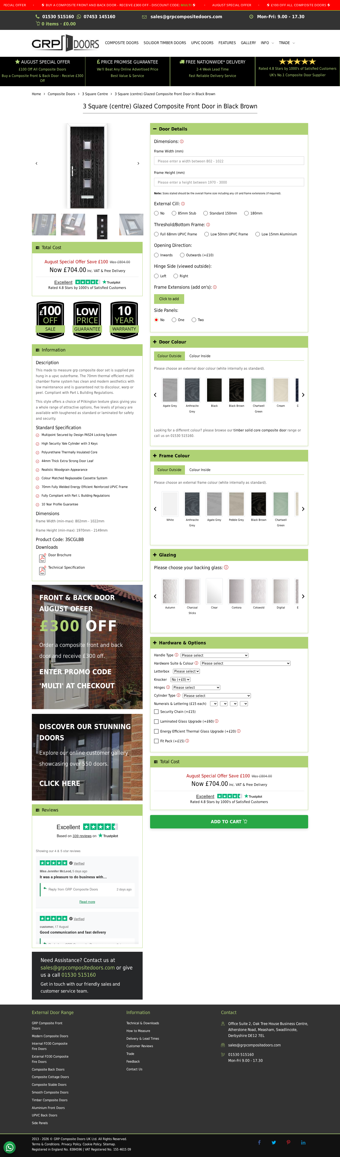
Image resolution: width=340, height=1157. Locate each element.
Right (184, 276)
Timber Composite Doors (49, 1100)
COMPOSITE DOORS (122, 43)
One (181, 320)
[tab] (229, 129)
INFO (265, 43)
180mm (256, 213)
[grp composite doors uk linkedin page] (303, 1142)
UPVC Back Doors (44, 1115)
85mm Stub (187, 213)
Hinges (159, 687)
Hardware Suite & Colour (173, 663)
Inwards (166, 255)
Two (201, 320)
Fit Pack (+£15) (172, 741)
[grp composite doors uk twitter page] (273, 1142)
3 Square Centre (95, 94)
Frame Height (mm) (169, 173)
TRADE (285, 43)
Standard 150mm (223, 213)
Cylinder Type (164, 695)
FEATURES (227, 43)
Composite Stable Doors (49, 1085)
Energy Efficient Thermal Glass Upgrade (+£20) (198, 731)
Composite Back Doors (48, 1069)
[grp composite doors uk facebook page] (259, 1142)
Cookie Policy (92, 1144)
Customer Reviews (139, 1046)
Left (163, 276)
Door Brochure (59, 555)
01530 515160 (78, 975)
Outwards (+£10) (200, 255)
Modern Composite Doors (50, 1036)
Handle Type (163, 655)
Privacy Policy (71, 1144)
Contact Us (134, 1069)
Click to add (169, 299)
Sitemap (109, 1144)
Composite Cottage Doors (50, 1077)
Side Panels (40, 1123)
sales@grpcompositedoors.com (78, 968)
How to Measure (138, 1031)
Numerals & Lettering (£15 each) (180, 704)
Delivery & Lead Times (142, 1038)
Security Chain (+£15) (178, 712)
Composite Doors (61, 94)
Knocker (160, 679)
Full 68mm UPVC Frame (178, 234)
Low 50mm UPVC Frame (229, 234)
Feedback (133, 1061)
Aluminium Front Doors (48, 1108)
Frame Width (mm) (168, 151)
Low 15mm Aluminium (279, 234)
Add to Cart (227, 821)
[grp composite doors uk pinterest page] (288, 1142)
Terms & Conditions (45, 1144)
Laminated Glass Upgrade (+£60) (187, 721)
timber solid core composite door (259, 430)
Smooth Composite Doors (50, 1092)
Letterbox (161, 671)
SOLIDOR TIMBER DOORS (165, 43)
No (162, 213)
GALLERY (248, 43)
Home (36, 94)
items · (59, 23)
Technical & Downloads (142, 1023)
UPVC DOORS (202, 43)
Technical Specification (66, 567)
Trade (130, 1054)
